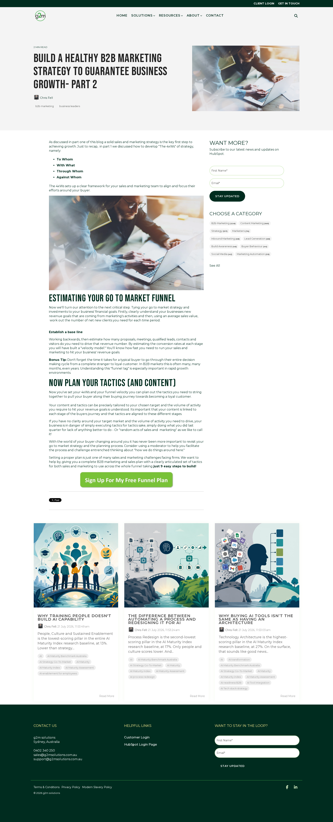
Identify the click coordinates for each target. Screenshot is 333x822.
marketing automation (253, 254)
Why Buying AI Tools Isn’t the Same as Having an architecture (256, 619)
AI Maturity (83, 661)
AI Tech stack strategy (234, 688)
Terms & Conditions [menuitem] (47, 787)
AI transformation (239, 659)
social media (221, 254)
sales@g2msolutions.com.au (55, 755)
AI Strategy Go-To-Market (55, 661)
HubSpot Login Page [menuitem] (140, 744)
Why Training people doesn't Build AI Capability (74, 617)
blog (99, 142)
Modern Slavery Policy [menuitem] (97, 787)
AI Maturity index (50, 667)
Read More (106, 696)
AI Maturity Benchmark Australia (67, 656)
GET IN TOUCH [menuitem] (288, 3)
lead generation (257, 238)
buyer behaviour (254, 246)
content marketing (254, 223)
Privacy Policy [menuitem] (70, 787)
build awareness (224, 246)
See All (214, 265)
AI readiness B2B (231, 682)
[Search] (296, 16)
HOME (122, 15)
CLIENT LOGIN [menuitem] (264, 3)
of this (91, 142)
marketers (240, 231)
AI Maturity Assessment (80, 667)
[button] (287, 787)
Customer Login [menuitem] (137, 737)
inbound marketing (225, 238)
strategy (219, 231)
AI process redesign (142, 676)
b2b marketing (44, 106)
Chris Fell (46, 98)
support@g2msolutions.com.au (58, 759)
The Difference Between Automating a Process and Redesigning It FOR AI (162, 619)
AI (41, 656)
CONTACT (215, 15)
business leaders (69, 106)
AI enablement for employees (58, 673)
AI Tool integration (258, 682)
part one (79, 142)
